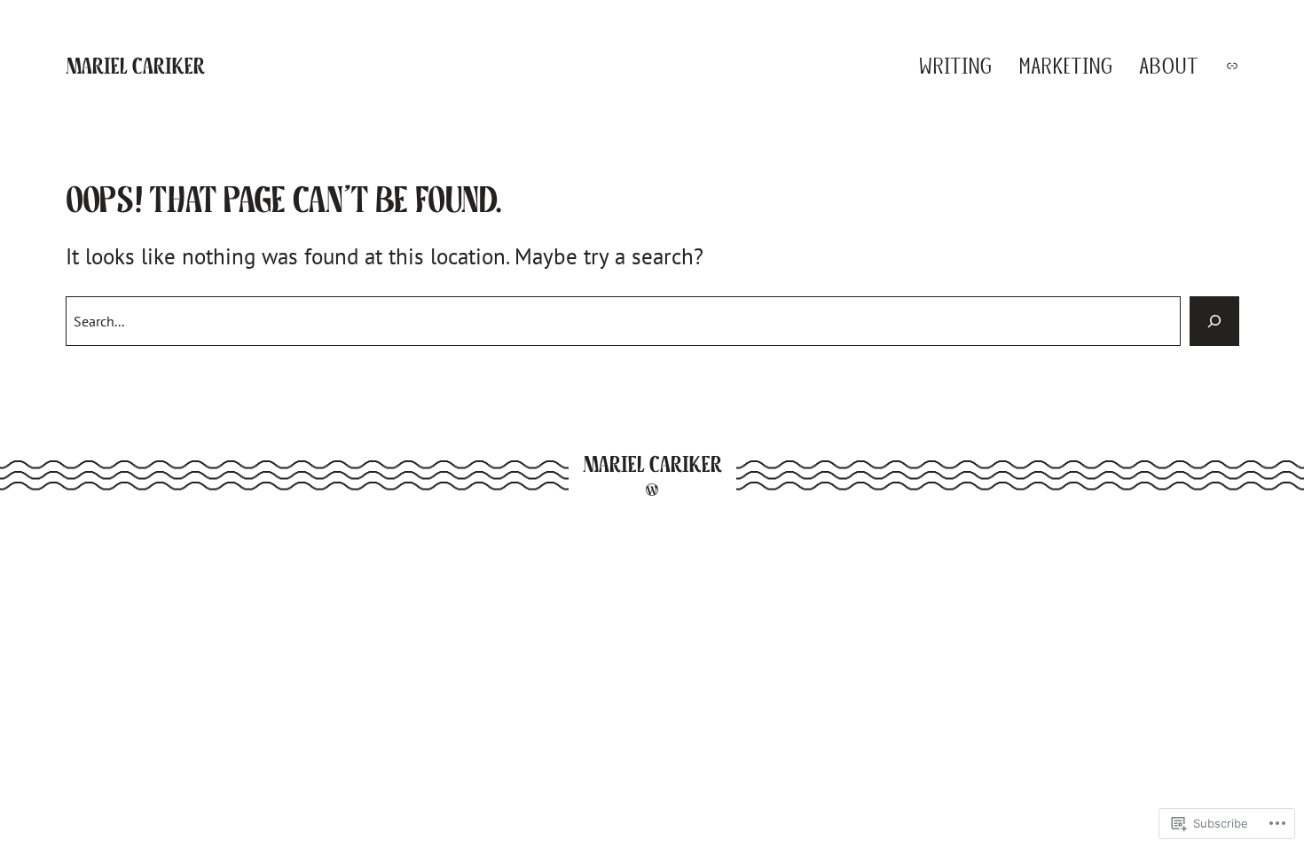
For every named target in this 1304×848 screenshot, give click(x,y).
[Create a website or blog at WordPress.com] (652, 490)
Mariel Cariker (135, 65)
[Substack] (1232, 66)
